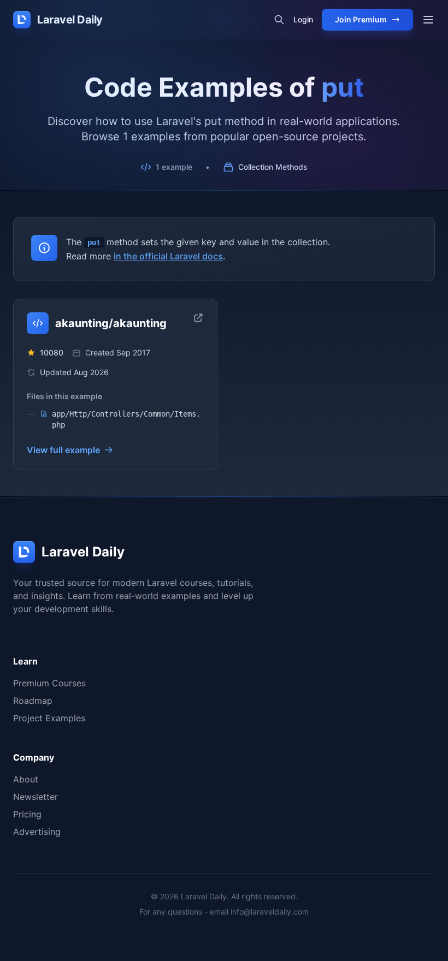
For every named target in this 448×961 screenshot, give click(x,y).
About (25, 779)
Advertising (37, 831)
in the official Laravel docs (168, 256)
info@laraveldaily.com (270, 911)
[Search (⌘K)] (279, 19)
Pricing (27, 814)
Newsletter (35, 796)
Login (303, 19)
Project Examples (49, 718)
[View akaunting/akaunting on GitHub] (198, 317)
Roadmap (32, 700)
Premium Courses (49, 683)
